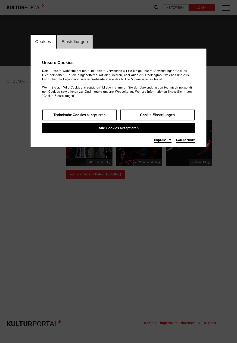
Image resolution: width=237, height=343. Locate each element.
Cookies (43, 41)
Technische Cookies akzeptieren (79, 115)
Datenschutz (185, 140)
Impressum (163, 140)
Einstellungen (75, 41)
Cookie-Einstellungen (157, 115)
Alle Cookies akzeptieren (119, 128)
